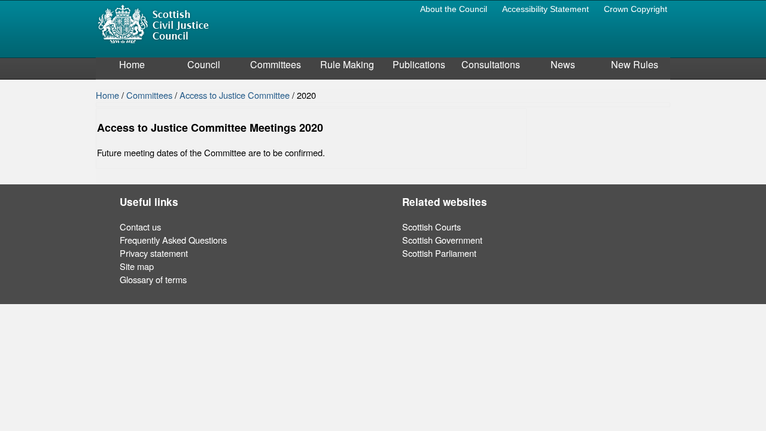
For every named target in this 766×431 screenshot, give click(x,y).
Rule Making (347, 64)
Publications (419, 64)
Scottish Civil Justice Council (153, 23)
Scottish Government (442, 239)
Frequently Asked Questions (173, 239)
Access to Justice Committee (236, 95)
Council (203, 64)
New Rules (634, 64)
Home (132, 64)
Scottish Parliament (439, 253)
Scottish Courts (431, 226)
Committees (275, 64)
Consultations (490, 64)
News (563, 64)
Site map (137, 266)
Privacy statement (154, 253)
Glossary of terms (153, 279)
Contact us (140, 226)
